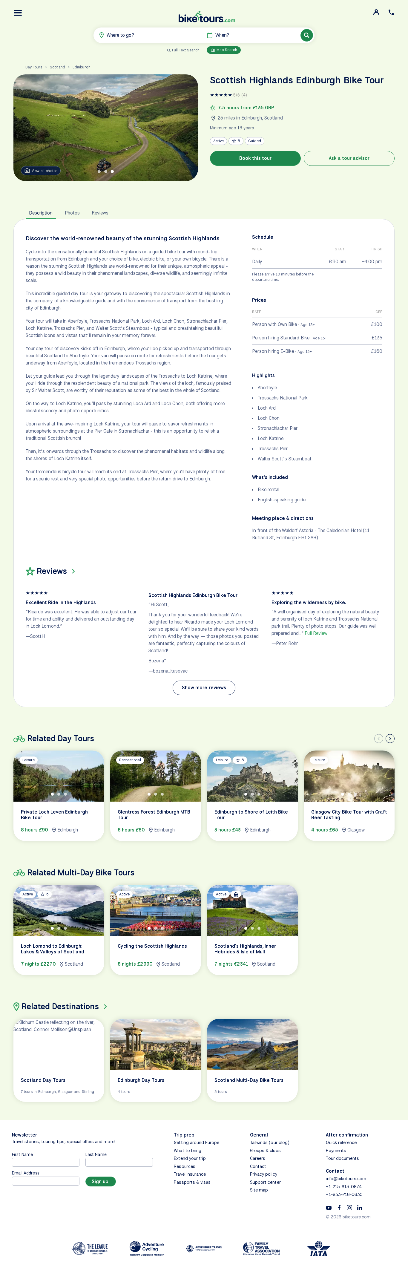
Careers (257, 1158)
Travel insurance (190, 1174)
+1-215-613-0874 (344, 1187)
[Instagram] (349, 1207)
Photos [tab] (72, 213)
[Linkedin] (360, 1207)
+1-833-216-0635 (344, 1194)
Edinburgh (81, 67)
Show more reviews (204, 687)
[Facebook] (339, 1207)
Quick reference (341, 1143)
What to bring (187, 1151)
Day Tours (33, 67)
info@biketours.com (346, 1179)
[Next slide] (390, 738)
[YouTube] (329, 1207)
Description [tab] (41, 213)
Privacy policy (263, 1174)
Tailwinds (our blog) (269, 1143)
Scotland (57, 67)
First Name (22, 1154)
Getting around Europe (196, 1143)
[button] (17, 13)
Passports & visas (192, 1182)
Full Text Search (186, 50)
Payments (336, 1151)
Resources (184, 1166)
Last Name (95, 1154)
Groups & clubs (265, 1151)
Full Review (316, 633)
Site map (259, 1190)
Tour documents (342, 1158)
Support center (265, 1182)
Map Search (226, 49)
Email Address (25, 1173)
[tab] (99, 171)
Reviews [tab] (100, 213)
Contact (258, 1166)
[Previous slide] (378, 738)
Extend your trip (190, 1158)
